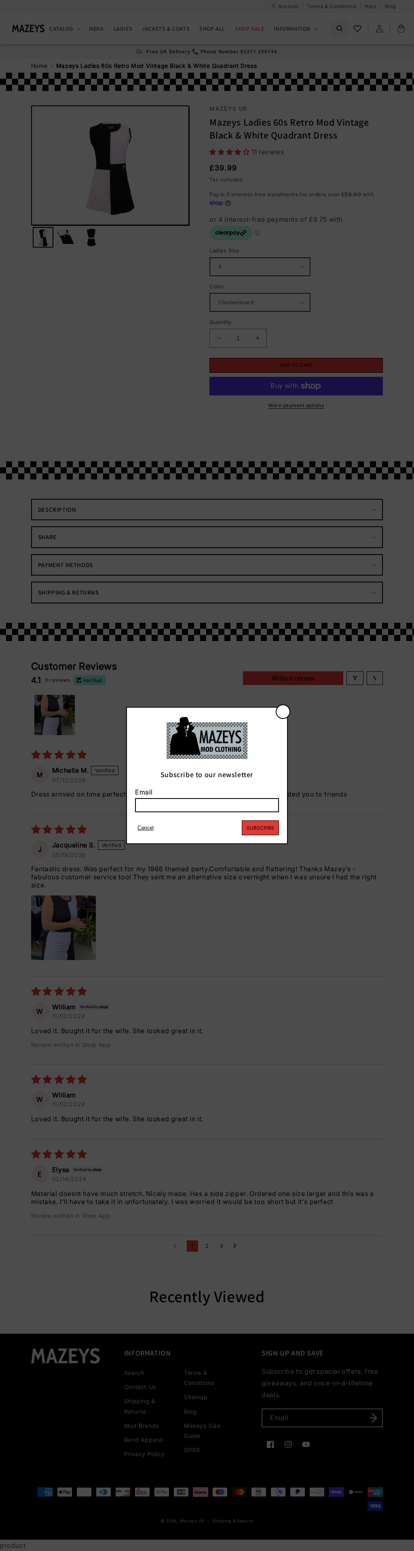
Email (144, 792)
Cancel (145, 828)
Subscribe (260, 828)
